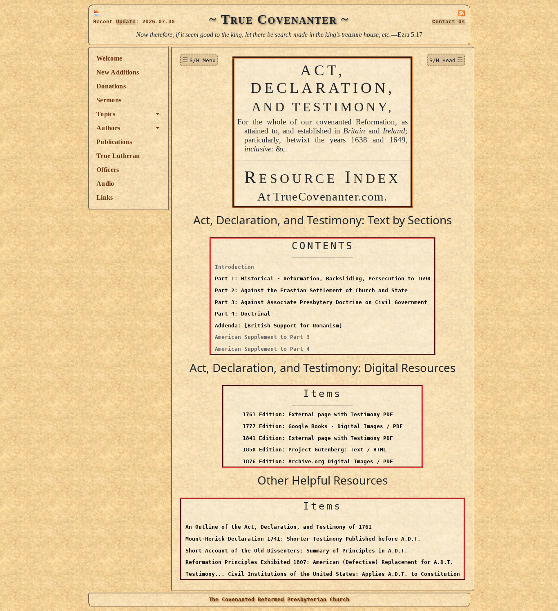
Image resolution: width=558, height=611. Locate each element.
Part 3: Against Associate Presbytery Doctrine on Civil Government (321, 302)
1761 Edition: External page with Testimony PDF (318, 414)
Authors (108, 127)
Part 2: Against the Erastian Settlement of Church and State (311, 290)
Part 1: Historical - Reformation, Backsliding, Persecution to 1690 (323, 278)
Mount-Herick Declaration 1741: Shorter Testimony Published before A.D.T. (303, 539)
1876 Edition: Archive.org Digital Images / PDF (318, 461)
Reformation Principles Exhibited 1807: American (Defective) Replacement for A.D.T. (319, 562)
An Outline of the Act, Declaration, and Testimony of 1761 (278, 527)
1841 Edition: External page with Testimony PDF (318, 438)
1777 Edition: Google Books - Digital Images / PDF (323, 426)
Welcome (109, 58)
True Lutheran (118, 155)
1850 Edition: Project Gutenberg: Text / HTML (314, 449)
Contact (448, 22)
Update (126, 22)
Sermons (108, 100)
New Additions (117, 72)
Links (104, 197)
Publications (114, 141)
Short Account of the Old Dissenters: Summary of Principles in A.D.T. (296, 551)
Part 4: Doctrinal (242, 314)
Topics (105, 113)
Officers (107, 169)
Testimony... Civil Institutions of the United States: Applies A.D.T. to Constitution (322, 574)
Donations (111, 86)
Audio (105, 183)
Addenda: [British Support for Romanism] (278, 325)
